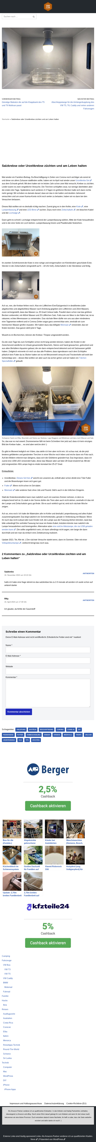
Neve (33, 1139)
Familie (5, 996)
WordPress (8, 1076)
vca (20, 740)
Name (9, 645)
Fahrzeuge (7, 960)
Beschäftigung (46, 729)
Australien (7, 1018)
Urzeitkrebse (9, 740)
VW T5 (7, 974)
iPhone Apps (10, 1089)
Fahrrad (6, 992)
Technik (5, 1063)
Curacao (7, 1027)
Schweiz (7, 1054)
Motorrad (8, 987)
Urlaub (88, 735)
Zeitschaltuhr (67, 210)
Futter (7, 486)
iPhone (6, 1085)
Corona (60, 729)
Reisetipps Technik (11, 1045)
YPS (27, 740)
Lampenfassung (9, 210)
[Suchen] (34, 16)
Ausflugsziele (9, 1014)
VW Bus (6, 965)
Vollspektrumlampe (10, 543)
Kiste (78, 206)
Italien (5, 1036)
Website (9, 666)
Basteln (32, 729)
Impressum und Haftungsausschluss (26, 1103)
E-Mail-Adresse (13, 656)
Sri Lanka (7, 1058)
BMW (5, 983)
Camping (6, 956)
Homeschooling (33, 735)
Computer (7, 1067)
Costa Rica (8, 1023)
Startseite (5, 119)
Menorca (7, 1040)
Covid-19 (70, 729)
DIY (79, 729)
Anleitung (21, 729)
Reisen (5, 1009)
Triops (78, 735)
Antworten (88, 573)
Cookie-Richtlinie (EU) (76, 1103)
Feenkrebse (8, 735)
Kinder (47, 735)
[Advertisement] (48, 142)
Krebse (57, 735)
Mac (5, 1071)
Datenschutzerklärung (54, 1103)
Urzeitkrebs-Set (82, 180)
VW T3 (7, 969)
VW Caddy (8, 978)
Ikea (5, 1005)
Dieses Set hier (23, 478)
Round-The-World (11, 1049)
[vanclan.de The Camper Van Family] (48, 6)
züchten (36, 740)
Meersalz (64, 325)
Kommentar (11, 677)
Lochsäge (13, 213)
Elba (5, 1032)
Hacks (5, 1000)
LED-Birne (32, 210)
